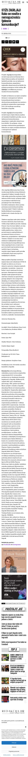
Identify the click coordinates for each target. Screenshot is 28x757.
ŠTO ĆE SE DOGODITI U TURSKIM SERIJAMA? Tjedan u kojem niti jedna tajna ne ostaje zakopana (17, 669)
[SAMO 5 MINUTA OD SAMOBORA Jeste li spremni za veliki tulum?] (5, 657)
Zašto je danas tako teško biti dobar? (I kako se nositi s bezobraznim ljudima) (12, 626)
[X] (6, 41)
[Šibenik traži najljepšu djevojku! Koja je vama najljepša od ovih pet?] (5, 690)
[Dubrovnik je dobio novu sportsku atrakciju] (5, 699)
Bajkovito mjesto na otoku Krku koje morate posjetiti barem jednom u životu (12, 617)
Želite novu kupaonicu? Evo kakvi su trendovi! (14, 643)
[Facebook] (3, 41)
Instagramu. (17, 544)
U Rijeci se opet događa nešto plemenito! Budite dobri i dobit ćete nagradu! (14, 635)
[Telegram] (13, 41)
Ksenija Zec (16, 603)
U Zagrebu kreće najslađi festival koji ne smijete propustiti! (18, 680)
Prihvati (14, 743)
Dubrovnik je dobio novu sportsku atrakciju (18, 699)
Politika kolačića (6, 754)
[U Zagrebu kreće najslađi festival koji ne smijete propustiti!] (5, 680)
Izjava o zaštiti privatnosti (18, 754)
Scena (5, 28)
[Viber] (17, 41)
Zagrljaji (22, 603)
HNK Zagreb (9, 603)
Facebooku (7, 544)
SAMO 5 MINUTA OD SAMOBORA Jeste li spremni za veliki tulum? (16, 658)
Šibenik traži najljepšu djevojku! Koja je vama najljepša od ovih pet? (17, 689)
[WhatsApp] (10, 41)
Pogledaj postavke (14, 751)
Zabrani (14, 747)
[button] (25, 727)
